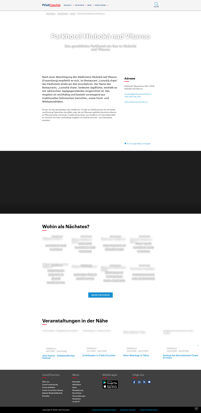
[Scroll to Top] (196, 408)
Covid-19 (75, 402)
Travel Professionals (50, 384)
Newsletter (76, 399)
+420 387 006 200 (132, 96)
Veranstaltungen (79, 396)
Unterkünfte (62, 13)
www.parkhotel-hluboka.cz (136, 102)
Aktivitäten (79, 5)
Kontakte (45, 396)
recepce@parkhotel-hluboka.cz (138, 94)
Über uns (45, 382)
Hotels (72, 13)
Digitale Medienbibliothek (52, 393)
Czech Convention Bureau (52, 390)
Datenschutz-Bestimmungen (104, 410)
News (89, 5)
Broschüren (77, 393)
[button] (156, 5)
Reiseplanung (100, 5)
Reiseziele (68, 5)
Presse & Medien (48, 387)
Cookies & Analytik (128, 410)
